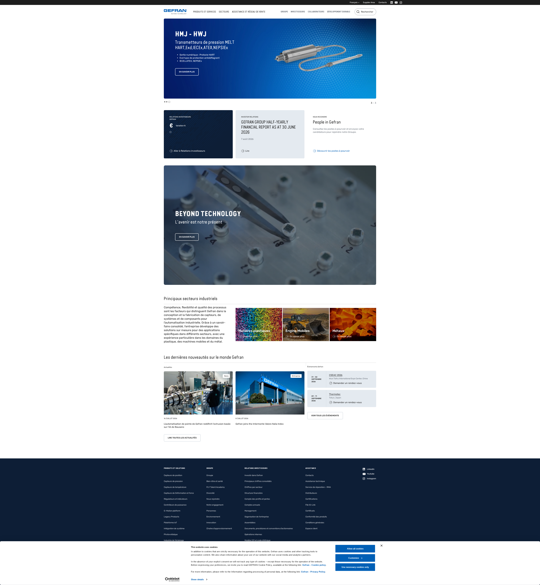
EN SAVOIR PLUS (190, 72)
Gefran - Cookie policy (314, 565)
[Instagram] (400, 2)
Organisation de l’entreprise (257, 517)
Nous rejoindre (213, 499)
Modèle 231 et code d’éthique (257, 540)
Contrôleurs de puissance (175, 505)
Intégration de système (174, 528)
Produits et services (204, 11)
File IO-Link (310, 505)
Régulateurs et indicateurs (175, 499)
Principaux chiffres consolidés (258, 481)
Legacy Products (171, 517)
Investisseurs (298, 11)
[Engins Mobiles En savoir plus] (306, 309)
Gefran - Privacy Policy (313, 572)
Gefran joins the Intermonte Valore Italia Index (260, 424)
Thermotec (334, 394)
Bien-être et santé (214, 481)
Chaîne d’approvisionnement (219, 528)
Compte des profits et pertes (257, 499)
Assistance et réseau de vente (248, 11)
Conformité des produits (316, 517)
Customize (353, 558)
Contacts (383, 2)
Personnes (211, 511)
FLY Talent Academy (215, 487)
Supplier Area (369, 2)
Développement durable (338, 11)
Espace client (311, 528)
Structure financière (254, 493)
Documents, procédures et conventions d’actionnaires (269, 528)
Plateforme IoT (170, 522)
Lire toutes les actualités (182, 438)
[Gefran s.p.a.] (175, 11)
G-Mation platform (172, 511)
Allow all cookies (355, 548)
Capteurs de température (175, 487)
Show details (197, 579)
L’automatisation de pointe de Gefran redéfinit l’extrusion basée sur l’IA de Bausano (197, 425)
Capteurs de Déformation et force (179, 493)
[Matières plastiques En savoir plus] (259, 309)
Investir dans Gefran (254, 475)
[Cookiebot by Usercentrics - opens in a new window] (172, 579)
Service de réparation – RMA (318, 487)
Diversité (210, 493)
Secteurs (224, 11)
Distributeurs (311, 493)
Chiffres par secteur (253, 487)
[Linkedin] (391, 2)
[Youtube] (395, 2)
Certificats (310, 511)
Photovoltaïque (171, 534)
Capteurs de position (173, 475)
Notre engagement (214, 505)
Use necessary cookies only (355, 567)
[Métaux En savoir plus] (353, 309)
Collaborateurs (316, 11)
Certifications (311, 499)
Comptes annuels (252, 505)
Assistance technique (315, 481)
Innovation (211, 522)
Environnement (213, 517)
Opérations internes (253, 534)
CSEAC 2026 (335, 375)
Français (353, 2)
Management (250, 511)
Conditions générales (314, 522)
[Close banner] (381, 546)
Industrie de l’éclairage (174, 540)
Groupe (284, 11)
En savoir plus (187, 237)
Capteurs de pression (173, 481)
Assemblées (250, 522)
